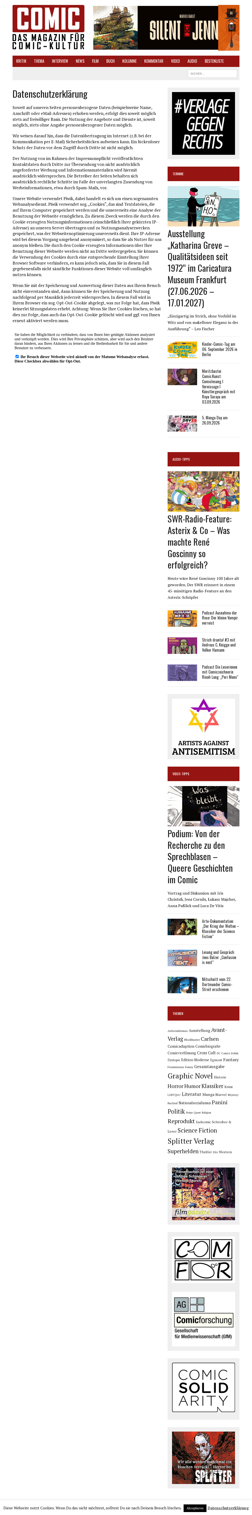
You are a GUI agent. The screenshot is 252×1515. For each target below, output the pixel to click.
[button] (164, 28)
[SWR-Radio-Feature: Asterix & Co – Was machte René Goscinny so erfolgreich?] (203, 508)
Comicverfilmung (182, 1053)
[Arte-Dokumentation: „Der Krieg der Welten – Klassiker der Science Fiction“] (182, 931)
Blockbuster (192, 1040)
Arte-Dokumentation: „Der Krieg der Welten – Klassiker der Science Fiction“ (220, 928)
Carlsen (210, 1038)
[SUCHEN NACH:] (212, 73)
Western (225, 1152)
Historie (220, 1077)
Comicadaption (181, 1046)
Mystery (233, 1095)
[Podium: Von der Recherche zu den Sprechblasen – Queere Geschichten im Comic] (203, 823)
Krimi (228, 1087)
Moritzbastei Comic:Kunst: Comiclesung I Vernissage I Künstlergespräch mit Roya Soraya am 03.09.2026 (218, 386)
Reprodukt (181, 1121)
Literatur (191, 1094)
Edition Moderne (195, 1059)
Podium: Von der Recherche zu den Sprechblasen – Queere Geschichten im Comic (200, 856)
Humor (192, 1085)
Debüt (234, 1053)
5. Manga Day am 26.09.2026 (215, 420)
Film (95, 61)
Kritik (21, 61)
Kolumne (129, 61)
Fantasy (231, 1059)
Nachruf (173, 1103)
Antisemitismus (178, 1031)
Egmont (216, 1060)
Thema (39, 61)
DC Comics (223, 1053)
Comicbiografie (207, 1046)
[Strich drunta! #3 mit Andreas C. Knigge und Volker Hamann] (182, 650)
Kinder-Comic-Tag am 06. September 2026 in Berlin (219, 349)
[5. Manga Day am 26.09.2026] (182, 428)
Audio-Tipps (181, 459)
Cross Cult (206, 1053)
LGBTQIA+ (174, 1095)
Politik (176, 1111)
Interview (60, 61)
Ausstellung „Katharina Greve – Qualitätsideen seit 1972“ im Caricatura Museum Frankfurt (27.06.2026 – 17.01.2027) (200, 268)
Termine (178, 173)
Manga (208, 1094)
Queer (197, 1112)
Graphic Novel (190, 1075)
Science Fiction (197, 1130)
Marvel (221, 1094)
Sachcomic (203, 1122)
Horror (175, 1085)
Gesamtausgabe (209, 1066)
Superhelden (183, 1151)
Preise (189, 1112)
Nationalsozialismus (195, 1103)
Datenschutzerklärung (228, 1507)
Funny (189, 1067)
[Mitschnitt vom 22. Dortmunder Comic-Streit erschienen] (182, 990)
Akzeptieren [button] (195, 1508)
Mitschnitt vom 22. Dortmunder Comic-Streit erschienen (217, 984)
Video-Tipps (181, 773)
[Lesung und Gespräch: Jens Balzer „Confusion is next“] (182, 962)
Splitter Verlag (191, 1141)
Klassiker (212, 1085)
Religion (206, 1112)
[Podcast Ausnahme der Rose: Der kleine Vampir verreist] (182, 623)
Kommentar (153, 61)
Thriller (206, 1152)
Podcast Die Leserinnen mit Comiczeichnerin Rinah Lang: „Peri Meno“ (220, 672)
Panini (220, 1102)
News (80, 61)
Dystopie (174, 1060)
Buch (110, 61)
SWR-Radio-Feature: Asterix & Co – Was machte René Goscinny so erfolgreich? (200, 541)
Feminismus (176, 1067)
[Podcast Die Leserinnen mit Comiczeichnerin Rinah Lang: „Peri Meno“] (182, 677)
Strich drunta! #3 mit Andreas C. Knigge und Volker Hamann (219, 645)
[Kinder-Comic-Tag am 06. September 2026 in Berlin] (182, 355)
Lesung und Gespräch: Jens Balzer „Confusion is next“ (219, 957)
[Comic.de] (48, 27)
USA (215, 1152)
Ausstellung (199, 1030)
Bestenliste (214, 61)
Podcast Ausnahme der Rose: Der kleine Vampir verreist (220, 618)
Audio (192, 61)
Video (175, 61)
